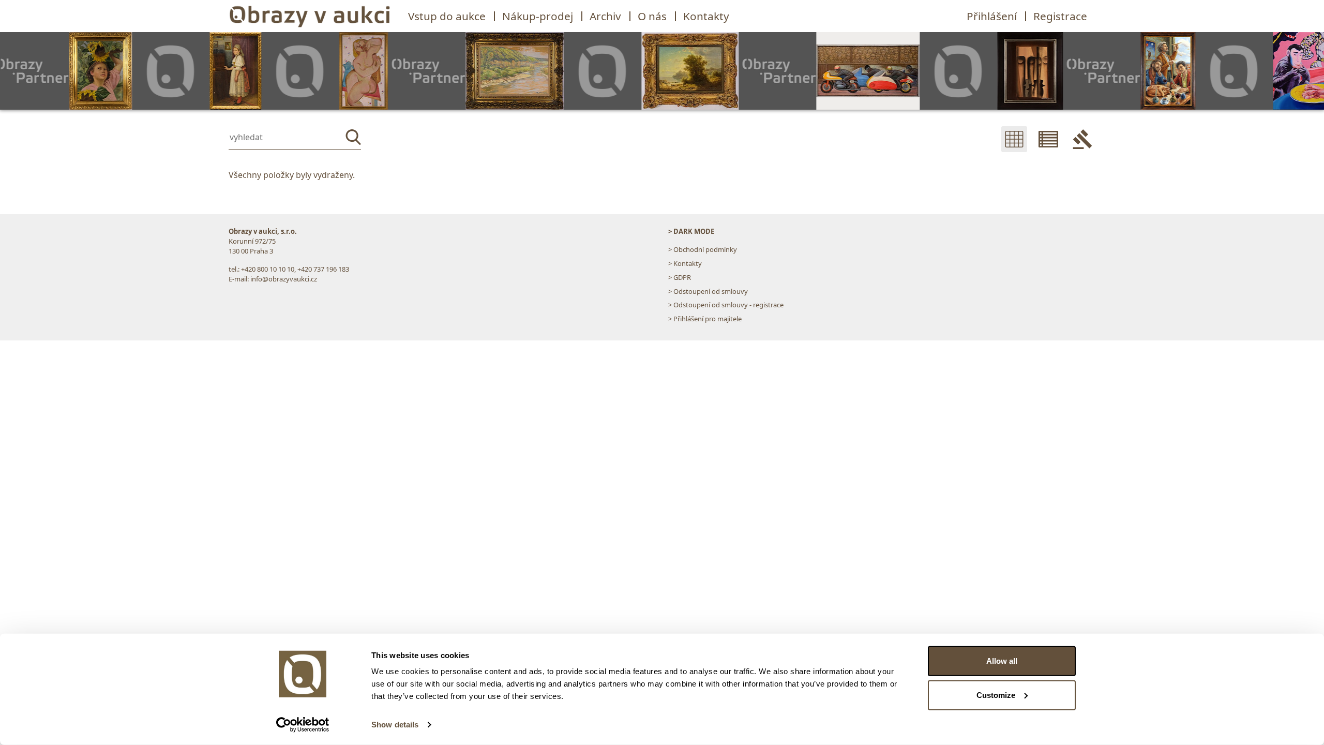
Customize (995, 694)
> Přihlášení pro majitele (705, 318)
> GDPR (679, 277)
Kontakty (706, 16)
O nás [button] (652, 16)
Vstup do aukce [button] (447, 16)
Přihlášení (992, 16)
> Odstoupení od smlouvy (708, 291)
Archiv (605, 16)
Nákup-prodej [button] (537, 16)
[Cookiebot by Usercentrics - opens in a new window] (303, 725)
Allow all (1001, 661)
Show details (394, 724)
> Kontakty (685, 263)
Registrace (1060, 16)
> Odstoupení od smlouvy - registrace (726, 304)
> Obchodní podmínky (702, 249)
